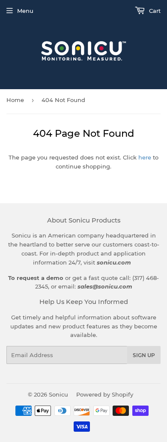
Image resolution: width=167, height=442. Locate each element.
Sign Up (144, 355)
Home (15, 99)
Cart (154, 10)
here (144, 157)
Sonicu (58, 394)
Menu (25, 10)
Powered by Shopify (104, 394)
